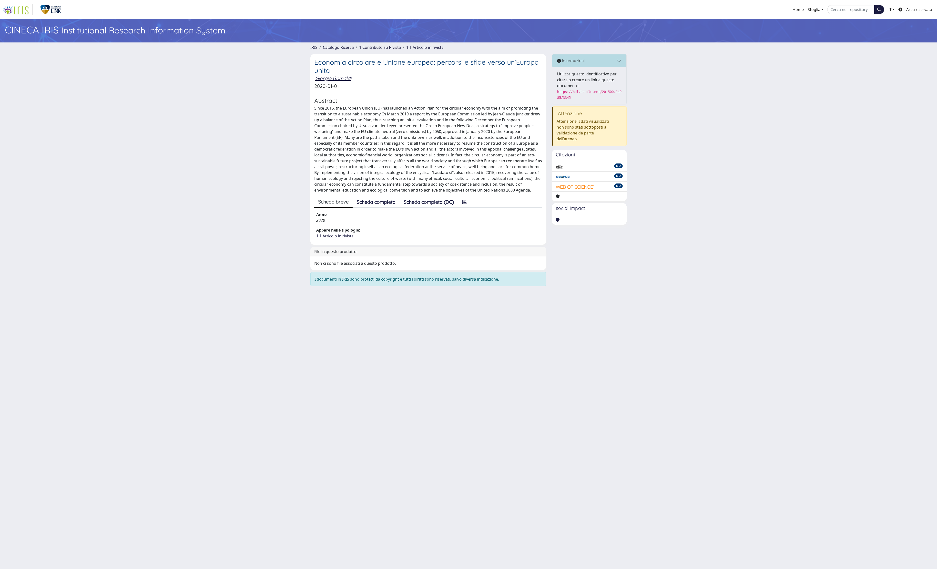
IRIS (313, 47)
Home (798, 9)
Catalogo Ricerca (338, 47)
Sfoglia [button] (814, 9)
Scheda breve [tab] (333, 202)
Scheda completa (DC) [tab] (429, 202)
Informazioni (572, 60)
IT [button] (890, 9)
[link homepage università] (51, 9)
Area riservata (919, 9)
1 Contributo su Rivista (380, 47)
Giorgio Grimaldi (333, 78)
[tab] (464, 202)
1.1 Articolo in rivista (425, 47)
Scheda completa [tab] (376, 202)
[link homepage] (18, 9)
